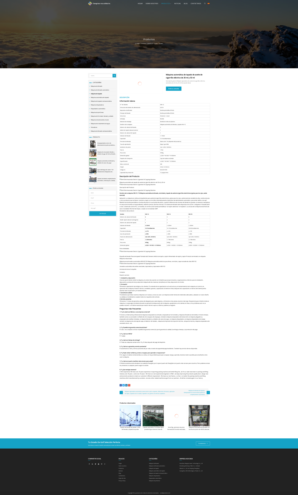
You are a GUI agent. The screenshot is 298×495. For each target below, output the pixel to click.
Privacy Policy (122, 480)
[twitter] (95, 464)
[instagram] (101, 464)
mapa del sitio (122, 478)
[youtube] (98, 464)
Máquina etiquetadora (97, 105)
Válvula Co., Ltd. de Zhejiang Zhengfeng (189, 468)
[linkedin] (92, 464)
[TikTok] (105, 464)
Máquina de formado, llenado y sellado (102, 116)
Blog (186, 3)
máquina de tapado (152, 43)
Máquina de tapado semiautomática (101, 101)
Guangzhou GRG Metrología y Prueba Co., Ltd (191, 471)
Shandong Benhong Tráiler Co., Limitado (189, 466)
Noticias (177, 3)
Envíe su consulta (173, 89)
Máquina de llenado (96, 86)
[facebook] (89, 464)
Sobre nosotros (152, 3)
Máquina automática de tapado (100, 97)
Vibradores (94, 127)
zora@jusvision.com (165, 493)
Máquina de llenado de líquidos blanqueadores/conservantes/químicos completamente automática (194, 392)
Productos (165, 3)
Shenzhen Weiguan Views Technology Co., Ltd (191, 463)
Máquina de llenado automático (100, 90)
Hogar (140, 3)
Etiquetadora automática (98, 109)
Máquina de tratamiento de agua (100, 123)
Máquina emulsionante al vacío (100, 120)
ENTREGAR (102, 213)
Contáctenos (196, 3)
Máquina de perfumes (97, 112)
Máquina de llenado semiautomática (101, 131)
